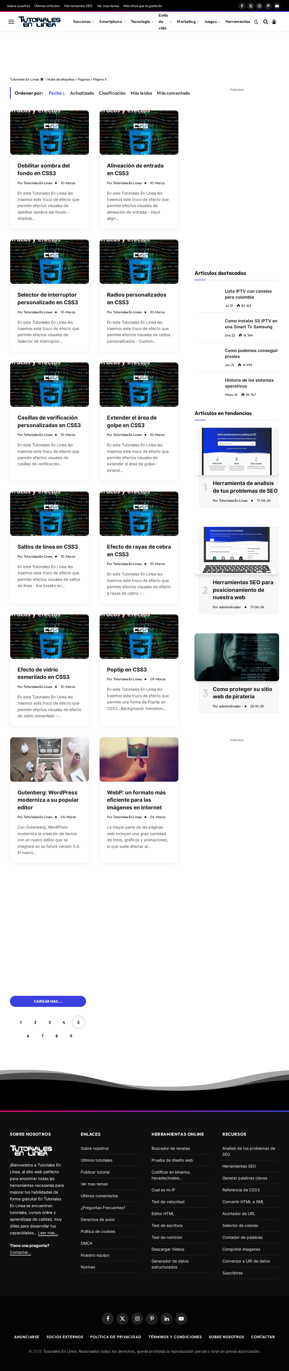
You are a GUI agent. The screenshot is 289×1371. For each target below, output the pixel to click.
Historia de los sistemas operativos (249, 383)
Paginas (84, 79)
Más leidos (141, 93)
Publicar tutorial (95, 1172)
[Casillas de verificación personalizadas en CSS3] (49, 384)
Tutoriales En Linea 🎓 (27, 79)
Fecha (55, 93)
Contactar (263, 1337)
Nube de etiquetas (60, 79)
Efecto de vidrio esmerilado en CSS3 (43, 673)
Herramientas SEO (78, 6)
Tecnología (140, 21)
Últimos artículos (47, 6)
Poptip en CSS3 (127, 669)
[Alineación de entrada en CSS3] (139, 132)
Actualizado (82, 93)
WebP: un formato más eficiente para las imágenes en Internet (136, 800)
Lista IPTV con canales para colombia (248, 294)
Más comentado (173, 93)
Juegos (210, 21)
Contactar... (20, 1252)
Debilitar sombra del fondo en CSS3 (43, 169)
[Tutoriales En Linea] (39, 22)
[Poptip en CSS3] (139, 636)
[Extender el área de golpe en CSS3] (139, 384)
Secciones (82, 21)
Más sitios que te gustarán (142, 6)
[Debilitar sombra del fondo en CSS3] (49, 132)
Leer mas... (48, 1232)
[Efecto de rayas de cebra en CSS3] (139, 514)
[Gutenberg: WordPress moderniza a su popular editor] (49, 759)
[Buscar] (265, 21)
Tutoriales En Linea (38, 183)
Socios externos (65, 1337)
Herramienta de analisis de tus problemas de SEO (245, 487)
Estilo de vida (163, 21)
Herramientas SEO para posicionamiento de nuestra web (243, 590)
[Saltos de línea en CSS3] (49, 514)
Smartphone (110, 21)
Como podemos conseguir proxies (251, 353)
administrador (230, 607)
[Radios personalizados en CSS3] (139, 262)
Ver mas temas (108, 6)
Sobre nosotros (18, 6)
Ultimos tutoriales (96, 1160)
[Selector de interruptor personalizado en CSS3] (49, 262)
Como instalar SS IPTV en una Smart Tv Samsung (251, 323)
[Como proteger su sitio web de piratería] (236, 657)
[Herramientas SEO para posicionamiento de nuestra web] (236, 551)
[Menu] (11, 21)
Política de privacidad (115, 1337)
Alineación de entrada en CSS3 (135, 169)
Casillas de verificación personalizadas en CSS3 (49, 421)
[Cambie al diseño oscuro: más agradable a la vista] (256, 21)
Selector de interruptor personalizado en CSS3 (47, 299)
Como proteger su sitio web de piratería (242, 693)
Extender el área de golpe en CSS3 (132, 421)
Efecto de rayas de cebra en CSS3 (139, 551)
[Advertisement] (144, 52)
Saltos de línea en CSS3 (47, 547)
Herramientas (237, 21)
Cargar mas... (48, 1001)
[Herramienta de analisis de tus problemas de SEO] (236, 451)
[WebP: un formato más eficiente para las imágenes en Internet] (139, 759)
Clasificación (112, 93)
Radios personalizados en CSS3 (137, 299)
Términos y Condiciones (175, 1337)
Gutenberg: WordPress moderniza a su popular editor (48, 800)
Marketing (186, 21)
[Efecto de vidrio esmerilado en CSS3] (49, 636)
